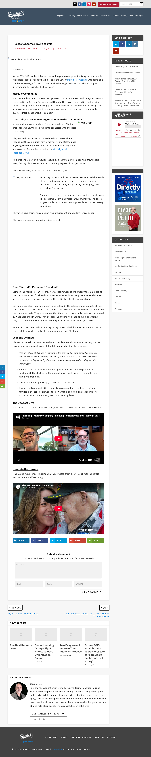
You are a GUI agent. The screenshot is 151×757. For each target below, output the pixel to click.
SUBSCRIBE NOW (108, 4)
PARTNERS (75, 737)
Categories (60, 15)
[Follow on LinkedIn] (84, 4)
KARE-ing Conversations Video (125, 259)
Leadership (60, 48)
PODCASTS (64, 737)
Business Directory (119, 15)
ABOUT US (86, 737)
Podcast (118, 284)
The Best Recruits (21, 645)
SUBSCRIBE (111, 737)
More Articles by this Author (48, 713)
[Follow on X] (75, 4)
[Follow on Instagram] (89, 4)
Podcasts (94, 15)
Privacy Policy (56, 749)
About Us (103, 15)
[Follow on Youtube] (94, 4)
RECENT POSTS (51, 737)
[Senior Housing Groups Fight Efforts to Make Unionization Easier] (46, 634)
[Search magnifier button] (141, 4)
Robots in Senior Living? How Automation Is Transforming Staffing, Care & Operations (128, 103)
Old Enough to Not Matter (126, 66)
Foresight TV (120, 251)
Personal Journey (122, 278)
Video (117, 303)
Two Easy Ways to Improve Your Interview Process (71, 648)
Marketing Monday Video (126, 266)
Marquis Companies (77, 79)
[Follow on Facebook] (80, 4)
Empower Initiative (123, 245)
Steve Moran (31, 48)
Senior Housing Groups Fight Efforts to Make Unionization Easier (44, 651)
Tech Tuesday (121, 290)
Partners (118, 272)
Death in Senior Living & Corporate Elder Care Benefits (125, 92)
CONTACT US (98, 737)
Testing (118, 296)
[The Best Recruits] (21, 634)
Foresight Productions (77, 15)
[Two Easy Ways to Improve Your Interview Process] (71, 634)
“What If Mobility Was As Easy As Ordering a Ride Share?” (126, 81)
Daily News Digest (136, 15)
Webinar (118, 309)
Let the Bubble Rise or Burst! (127, 72)
